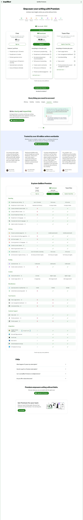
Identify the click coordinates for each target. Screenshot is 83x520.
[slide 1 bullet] (38, 127)
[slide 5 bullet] (43, 127)
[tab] (26, 102)
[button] (2, 2)
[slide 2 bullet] (39, 127)
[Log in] (81, 2)
